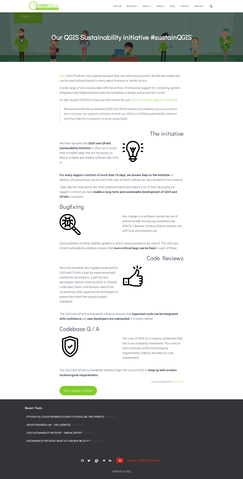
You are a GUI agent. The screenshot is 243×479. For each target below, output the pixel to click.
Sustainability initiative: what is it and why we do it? (58, 441)
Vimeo (104, 461)
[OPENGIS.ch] (44, 6)
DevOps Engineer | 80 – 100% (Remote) (48, 425)
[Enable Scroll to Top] (236, 472)
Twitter (89, 461)
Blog (172, 6)
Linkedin (110, 461)
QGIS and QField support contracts (153, 100)
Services (131, 6)
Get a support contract (78, 390)
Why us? (118, 6)
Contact (184, 6)
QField (160, 6)
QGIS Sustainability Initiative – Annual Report (54, 433)
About (146, 6)
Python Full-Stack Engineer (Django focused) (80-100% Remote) (65, 417)
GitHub (82, 461)
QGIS (63, 76)
